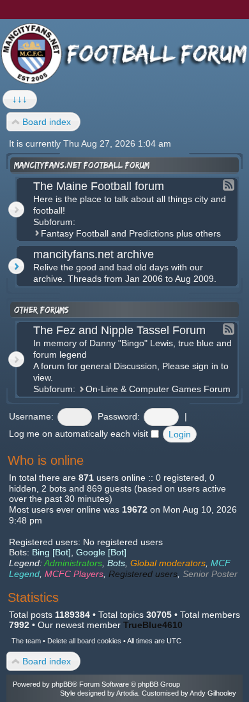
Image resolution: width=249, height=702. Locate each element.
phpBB (62, 684)
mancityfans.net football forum (81, 165)
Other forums (41, 310)
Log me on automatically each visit (80, 433)
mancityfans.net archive (93, 254)
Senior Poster (210, 574)
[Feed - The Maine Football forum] (228, 185)
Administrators (73, 563)
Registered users (143, 574)
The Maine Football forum (98, 186)
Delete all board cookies (84, 641)
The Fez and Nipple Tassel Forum (119, 330)
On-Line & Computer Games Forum (158, 389)
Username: (31, 416)
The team (26, 641)
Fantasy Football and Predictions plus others (131, 233)
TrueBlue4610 (153, 625)
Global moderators (168, 563)
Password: (119, 416)
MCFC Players (74, 574)
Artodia (127, 693)
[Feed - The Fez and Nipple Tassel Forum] (228, 329)
